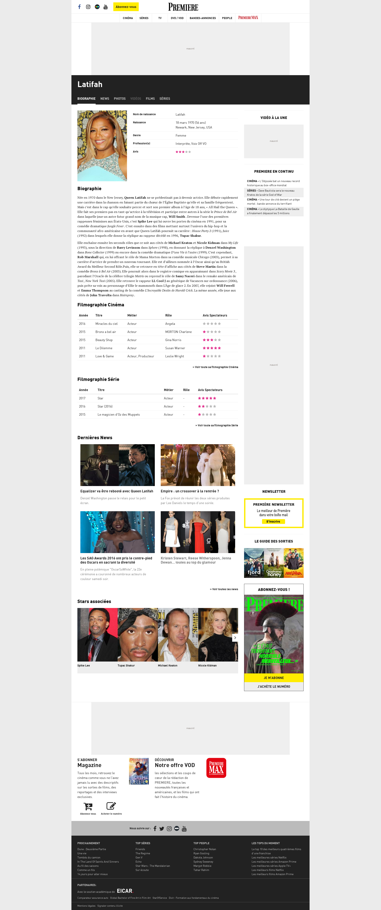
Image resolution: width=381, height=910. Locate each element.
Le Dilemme (103, 348)
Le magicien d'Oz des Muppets (119, 414)
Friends (140, 849)
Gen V (139, 857)
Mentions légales (86, 905)
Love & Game (104, 356)
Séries (144, 18)
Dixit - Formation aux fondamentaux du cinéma (194, 897)
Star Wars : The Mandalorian (153, 865)
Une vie (81, 853)
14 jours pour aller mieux (92, 874)
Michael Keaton (167, 665)
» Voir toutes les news (224, 589)
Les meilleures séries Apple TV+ (271, 865)
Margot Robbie (202, 865)
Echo (138, 861)
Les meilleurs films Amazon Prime (272, 874)
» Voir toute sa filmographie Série (216, 425)
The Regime (143, 853)
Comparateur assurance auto (92, 897)
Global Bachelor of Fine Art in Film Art (130, 897)
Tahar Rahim (201, 870)
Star (100, 398)
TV (160, 18)
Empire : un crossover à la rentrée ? (190, 491)
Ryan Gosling (201, 853)
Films (150, 99)
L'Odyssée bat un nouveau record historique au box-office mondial (273, 183)
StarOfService (160, 897)
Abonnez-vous (126, 7)
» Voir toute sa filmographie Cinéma (215, 367)
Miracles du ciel (106, 324)
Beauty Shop (104, 340)
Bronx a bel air (105, 332)
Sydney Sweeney (203, 861)
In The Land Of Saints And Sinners (98, 861)
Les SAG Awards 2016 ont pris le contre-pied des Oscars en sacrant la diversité (116, 560)
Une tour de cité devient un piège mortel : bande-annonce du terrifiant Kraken (273, 202)
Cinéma (128, 18)
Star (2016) (105, 406)
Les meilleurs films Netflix (268, 870)
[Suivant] (235, 638)
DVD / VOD (177, 18)
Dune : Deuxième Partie (91, 849)
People (227, 18)
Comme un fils (86, 870)
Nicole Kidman (207, 665)
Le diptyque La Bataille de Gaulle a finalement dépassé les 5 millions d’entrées (273, 211)
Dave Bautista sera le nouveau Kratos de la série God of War (270, 192)
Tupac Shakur (126, 665)
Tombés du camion (88, 857)
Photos (120, 99)
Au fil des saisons (88, 865)
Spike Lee (83, 665)
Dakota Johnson (203, 857)
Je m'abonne (274, 678)
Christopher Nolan (204, 849)
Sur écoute (142, 870)
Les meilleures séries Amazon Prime (274, 861)
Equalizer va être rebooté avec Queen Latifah (116, 491)
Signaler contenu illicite (110, 905)
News (104, 99)
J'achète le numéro (274, 686)
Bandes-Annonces (203, 18)
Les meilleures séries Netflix (269, 857)
